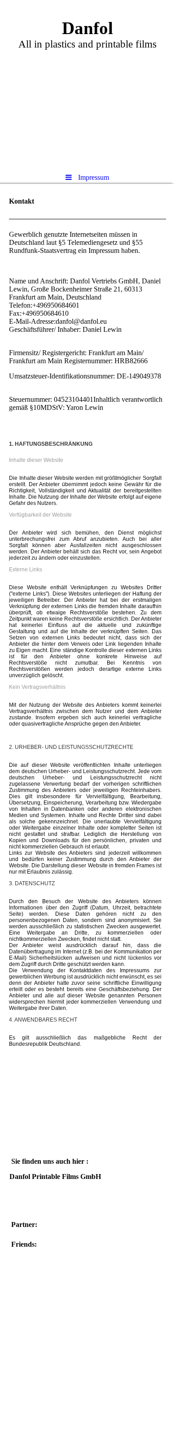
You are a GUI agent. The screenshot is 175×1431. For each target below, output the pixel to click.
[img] (87, 83)
